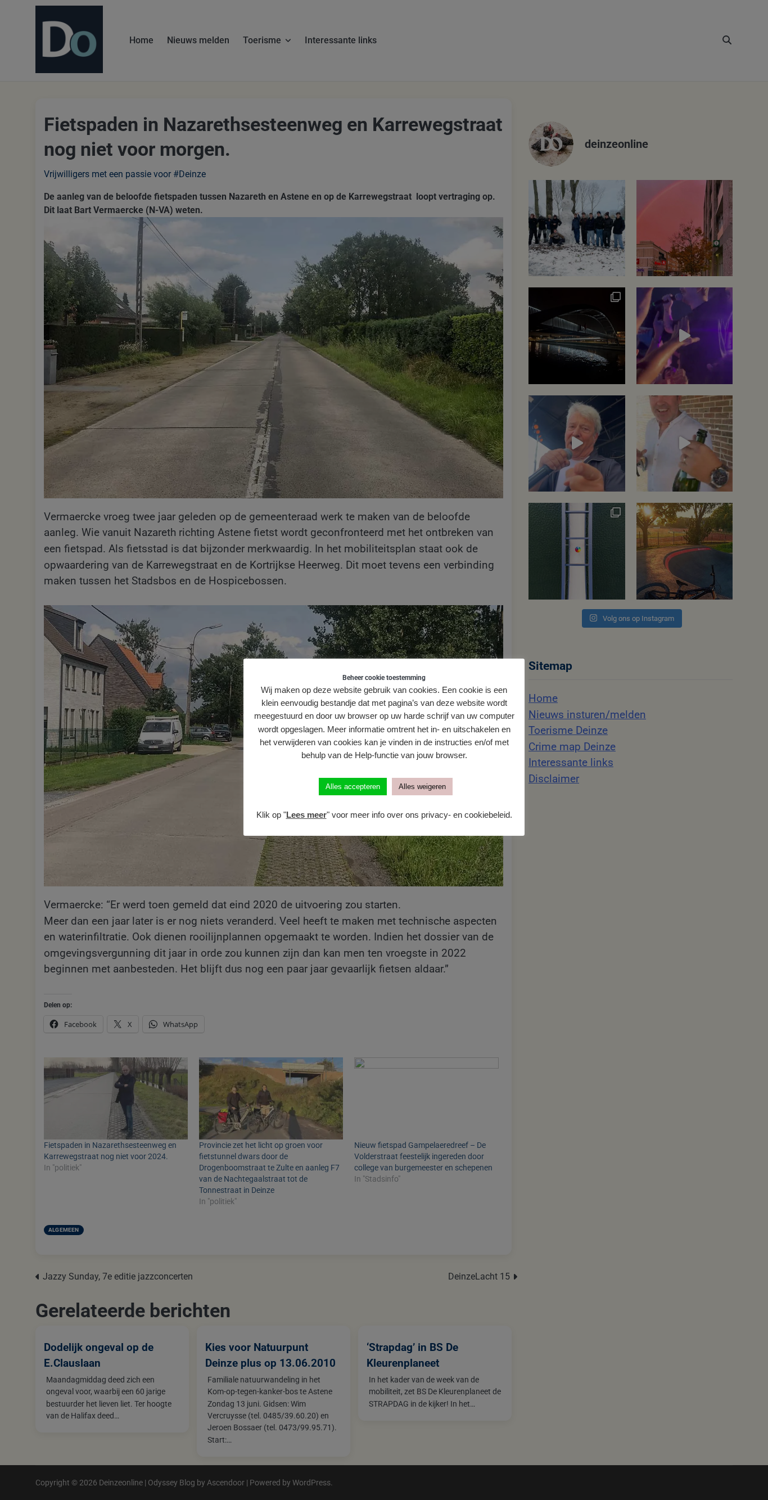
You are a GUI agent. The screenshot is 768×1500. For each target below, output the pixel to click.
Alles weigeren (422, 786)
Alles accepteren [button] (353, 786)
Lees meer (306, 814)
